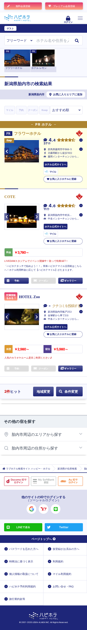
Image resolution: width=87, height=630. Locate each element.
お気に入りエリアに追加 (67, 94)
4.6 (52, 206)
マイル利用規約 (62, 574)
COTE (11, 197)
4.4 (52, 140)
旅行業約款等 (17, 599)
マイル (9, 110)
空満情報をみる (11, 296)
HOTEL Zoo (29, 297)
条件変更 (71, 391)
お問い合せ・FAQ (63, 586)
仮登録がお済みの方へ (66, 549)
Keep (45, 110)
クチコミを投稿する (66, 306)
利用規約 (58, 561)
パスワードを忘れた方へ (23, 549)
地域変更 (43, 391)
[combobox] (52, 40)
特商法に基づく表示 (21, 561)
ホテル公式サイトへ (55, 164)
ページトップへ (41, 539)
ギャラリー (70, 280)
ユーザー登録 (25, 28)
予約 (21, 110)
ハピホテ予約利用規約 (22, 586)
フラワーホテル (27, 133)
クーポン (33, 110)
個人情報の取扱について (23, 574)
